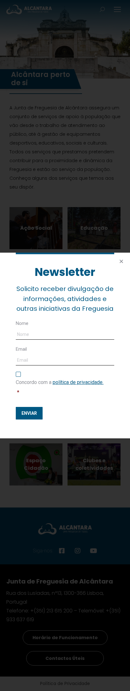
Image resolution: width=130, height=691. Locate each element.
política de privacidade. (78, 382)
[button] (121, 261)
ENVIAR (29, 413)
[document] (65, 345)
